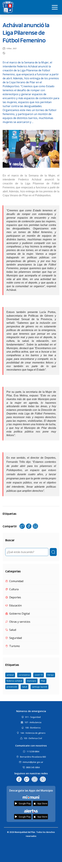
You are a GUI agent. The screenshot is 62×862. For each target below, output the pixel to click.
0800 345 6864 (33, 767)
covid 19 (38, 674)
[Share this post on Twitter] (22, 526)
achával (10, 674)
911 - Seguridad (33, 717)
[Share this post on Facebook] (28, 526)
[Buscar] (53, 552)
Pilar (43, 680)
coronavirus (24, 674)
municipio (31, 680)
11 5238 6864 (33, 751)
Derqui (50, 674)
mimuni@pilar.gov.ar (33, 762)
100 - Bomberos (33, 727)
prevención (12, 686)
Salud (24, 686)
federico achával (14, 680)
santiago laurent (39, 686)
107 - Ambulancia (32, 722)
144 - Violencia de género (32, 732)
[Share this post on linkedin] (35, 526)
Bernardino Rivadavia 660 (33, 756)
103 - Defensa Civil (33, 738)
